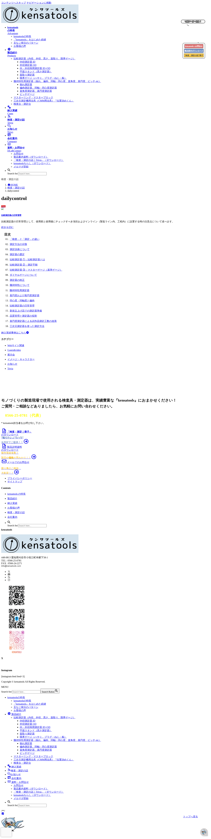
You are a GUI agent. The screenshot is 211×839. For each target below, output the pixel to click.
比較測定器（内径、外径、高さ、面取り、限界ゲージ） (44, 58)
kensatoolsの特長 (22, 36)
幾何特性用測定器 (19, 290)
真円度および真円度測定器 (24, 295)
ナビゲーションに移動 (39, 2)
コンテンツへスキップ (13, 2)
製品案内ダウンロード (194, 51)
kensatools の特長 (16, 494)
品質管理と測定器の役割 (23, 315)
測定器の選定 (17, 254)
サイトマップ (14, 481)
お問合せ (18, 153)
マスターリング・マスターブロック (33, 97)
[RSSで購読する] (9, 577)
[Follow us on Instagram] (9, 580)
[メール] (9, 574)
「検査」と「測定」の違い (24, 239)
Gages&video (14, 350)
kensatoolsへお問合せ (194, 46)
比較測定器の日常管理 (11, 215)
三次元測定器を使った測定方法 (27, 326)
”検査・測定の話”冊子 (194, 55)
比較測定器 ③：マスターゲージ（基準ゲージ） (36, 270)
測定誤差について (20, 249)
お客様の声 (20, 46)
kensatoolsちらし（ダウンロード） (32, 163)
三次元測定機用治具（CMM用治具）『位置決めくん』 (44, 100)
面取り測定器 (27, 74)
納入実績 (12, 503)
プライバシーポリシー (19, 478)
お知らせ (12, 364)
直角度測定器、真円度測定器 (36, 91)
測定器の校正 (17, 280)
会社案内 (12, 517)
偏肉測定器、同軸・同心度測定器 (38, 87)
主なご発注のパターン (26, 43)
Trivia (10, 368)
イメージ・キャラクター (21, 359)
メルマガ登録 (21, 166)
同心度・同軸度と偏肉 (22, 300)
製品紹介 (12, 498)
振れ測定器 (26, 84)
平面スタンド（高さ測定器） (36, 71)
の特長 (16, 697)
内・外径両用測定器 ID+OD (35, 68)
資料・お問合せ (20, 782)
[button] (9, 170)
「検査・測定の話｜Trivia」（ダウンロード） (39, 160)
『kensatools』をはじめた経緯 (30, 39)
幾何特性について (20, 285)
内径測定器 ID (27, 61)
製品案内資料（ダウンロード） (31, 157)
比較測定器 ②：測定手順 (24, 264)
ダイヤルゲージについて (23, 275)
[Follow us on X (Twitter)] (9, 571)
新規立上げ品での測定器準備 (26, 310)
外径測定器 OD (28, 65)
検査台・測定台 (22, 104)
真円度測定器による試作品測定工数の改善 (33, 321)
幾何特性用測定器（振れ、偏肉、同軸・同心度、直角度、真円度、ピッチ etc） (57, 81)
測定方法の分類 (18, 244)
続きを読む (7, 227)
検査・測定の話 (16, 512)
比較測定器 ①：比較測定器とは (27, 259)
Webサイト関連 (15, 345)
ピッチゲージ (27, 94)
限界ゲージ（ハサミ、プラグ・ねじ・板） (43, 78)
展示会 (11, 354)
